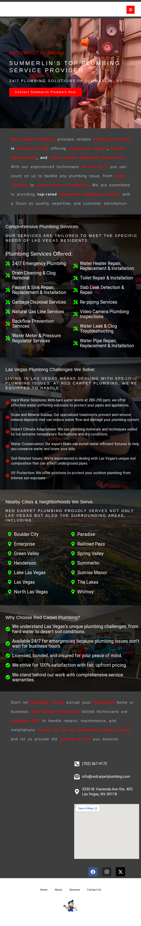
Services (75, 889)
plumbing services (112, 139)
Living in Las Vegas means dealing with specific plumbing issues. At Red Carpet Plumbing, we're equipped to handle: (72, 383)
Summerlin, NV (32, 148)
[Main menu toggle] (130, 10)
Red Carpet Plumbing (33, 139)
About (58, 889)
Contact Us (94, 889)
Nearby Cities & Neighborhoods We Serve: (49, 501)
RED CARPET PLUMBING (36, 53)
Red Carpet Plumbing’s (55, 711)
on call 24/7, (94, 167)
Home (43, 889)
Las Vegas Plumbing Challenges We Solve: (50, 369)
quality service (75, 739)
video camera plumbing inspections (87, 157)
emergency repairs (87, 148)
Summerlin (69, 194)
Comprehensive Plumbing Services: (42, 226)
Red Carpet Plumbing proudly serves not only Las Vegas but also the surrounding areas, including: (70, 515)
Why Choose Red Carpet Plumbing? (43, 617)
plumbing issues (47, 702)
